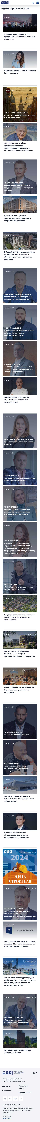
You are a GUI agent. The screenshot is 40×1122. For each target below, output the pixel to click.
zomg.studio (6, 1118)
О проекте (6, 1090)
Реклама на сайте (23, 1087)
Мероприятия (24, 1092)
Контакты (6, 1086)
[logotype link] (6, 2)
